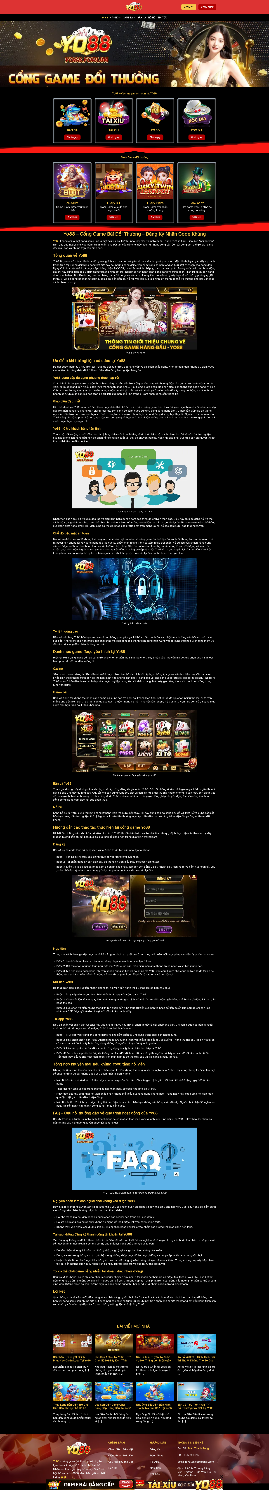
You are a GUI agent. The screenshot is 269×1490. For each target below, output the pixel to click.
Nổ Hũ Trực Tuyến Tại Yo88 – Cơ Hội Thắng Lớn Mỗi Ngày (154, 1359)
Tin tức (162, 17)
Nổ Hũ (152, 17)
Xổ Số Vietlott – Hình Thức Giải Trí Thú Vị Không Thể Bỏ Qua (196, 1359)
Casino (114, 17)
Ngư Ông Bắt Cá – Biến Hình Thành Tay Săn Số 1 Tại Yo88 (154, 1406)
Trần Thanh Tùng (198, 1448)
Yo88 (105, 17)
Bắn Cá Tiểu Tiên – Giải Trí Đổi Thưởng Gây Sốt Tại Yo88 (195, 1406)
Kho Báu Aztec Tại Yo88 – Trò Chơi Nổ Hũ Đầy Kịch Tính (113, 1359)
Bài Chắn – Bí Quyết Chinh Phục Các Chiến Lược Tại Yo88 (72, 1359)
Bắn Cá (142, 17)
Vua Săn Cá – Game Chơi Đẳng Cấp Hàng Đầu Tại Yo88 (113, 1406)
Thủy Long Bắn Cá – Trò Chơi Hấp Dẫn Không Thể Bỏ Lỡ (71, 1406)
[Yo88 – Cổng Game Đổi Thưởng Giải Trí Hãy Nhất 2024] (134, 7)
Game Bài (128, 17)
